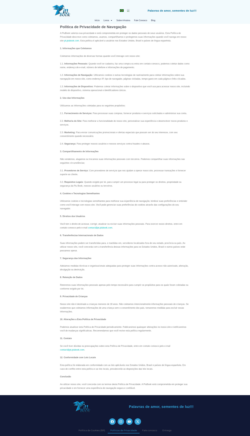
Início (97, 20)
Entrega (166, 430)
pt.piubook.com (71, 40)
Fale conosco (140, 20)
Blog (153, 20)
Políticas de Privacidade (123, 430)
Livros (106, 20)
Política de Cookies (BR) (92, 430)
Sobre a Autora (123, 20)
